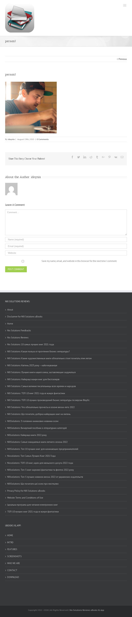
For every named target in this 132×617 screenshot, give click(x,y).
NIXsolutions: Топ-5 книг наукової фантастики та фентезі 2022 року (40, 469)
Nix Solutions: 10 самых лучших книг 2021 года (30, 344)
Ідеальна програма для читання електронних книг (32, 504)
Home (10, 323)
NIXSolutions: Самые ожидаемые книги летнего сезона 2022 (37, 442)
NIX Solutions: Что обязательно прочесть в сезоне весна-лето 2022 (41, 407)
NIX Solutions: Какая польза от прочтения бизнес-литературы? (38, 351)
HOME (10, 535)
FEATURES (12, 549)
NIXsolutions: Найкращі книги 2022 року (27, 435)
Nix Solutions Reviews (18, 337)
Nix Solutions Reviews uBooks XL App (87, 610)
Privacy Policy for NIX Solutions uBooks (26, 490)
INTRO (10, 542)
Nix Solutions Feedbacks (19, 330)
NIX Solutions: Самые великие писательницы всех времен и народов (41, 386)
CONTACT (12, 570)
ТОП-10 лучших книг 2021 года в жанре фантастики (33, 511)
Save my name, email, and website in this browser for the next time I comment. (79, 261)
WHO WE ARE (13, 563)
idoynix (11, 139)
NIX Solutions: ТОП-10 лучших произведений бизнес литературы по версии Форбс (48, 400)
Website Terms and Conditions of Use (25, 497)
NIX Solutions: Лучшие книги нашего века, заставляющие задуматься (41, 372)
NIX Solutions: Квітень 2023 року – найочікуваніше (32, 365)
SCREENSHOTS (14, 556)
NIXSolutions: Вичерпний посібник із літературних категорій (37, 428)
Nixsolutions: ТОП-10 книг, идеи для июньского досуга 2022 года (40, 463)
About (10, 309)
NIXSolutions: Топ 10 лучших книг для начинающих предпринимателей (42, 449)
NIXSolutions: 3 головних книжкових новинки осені (32, 421)
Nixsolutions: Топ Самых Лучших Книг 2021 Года (31, 455)
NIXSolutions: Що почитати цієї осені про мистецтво (33, 483)
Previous (123, 59)
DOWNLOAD (13, 577)
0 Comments (43, 139)
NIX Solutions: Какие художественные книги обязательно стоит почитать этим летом (49, 358)
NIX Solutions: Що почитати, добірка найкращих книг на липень (38, 414)
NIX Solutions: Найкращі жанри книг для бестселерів (33, 379)
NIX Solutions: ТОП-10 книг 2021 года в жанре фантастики (36, 393)
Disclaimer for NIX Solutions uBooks (24, 316)
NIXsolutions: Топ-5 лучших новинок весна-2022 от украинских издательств (45, 476)
